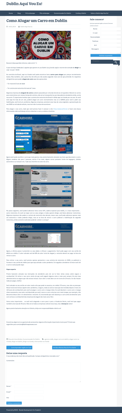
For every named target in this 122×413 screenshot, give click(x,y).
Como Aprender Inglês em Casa (19, 347)
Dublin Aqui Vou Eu (26, 27)
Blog (19, 13)
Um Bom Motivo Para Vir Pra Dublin (66, 347)
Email (8, 392)
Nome (8, 386)
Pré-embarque (30, 13)
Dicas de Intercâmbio (15, 339)
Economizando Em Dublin (62, 13)
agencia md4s (48, 339)
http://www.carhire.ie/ (60, 109)
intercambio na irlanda (41, 341)
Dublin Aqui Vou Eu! (24, 4)
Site (7, 398)
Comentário (10, 360)
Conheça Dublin (81, 13)
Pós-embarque (44, 13)
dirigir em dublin (17, 341)
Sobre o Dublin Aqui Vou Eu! (99, 13)
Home (11, 13)
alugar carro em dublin (61, 339)
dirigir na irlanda (28, 341)
